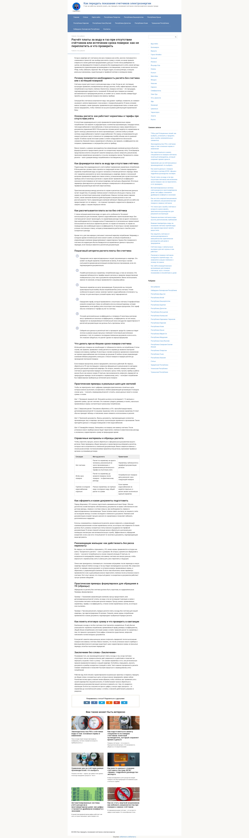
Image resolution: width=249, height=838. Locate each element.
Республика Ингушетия (159, 312)
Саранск (154, 87)
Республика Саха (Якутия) (101, 23)
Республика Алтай (157, 298)
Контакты (106, 29)
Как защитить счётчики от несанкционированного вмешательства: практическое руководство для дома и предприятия (162, 238)
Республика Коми (141, 23)
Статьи (85, 17)
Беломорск (155, 47)
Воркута (154, 51)
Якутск (153, 119)
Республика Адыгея (158, 294)
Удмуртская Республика (159, 365)
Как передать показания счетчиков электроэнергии (117, 3)
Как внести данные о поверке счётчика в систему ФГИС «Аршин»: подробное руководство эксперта (122, 771)
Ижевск (154, 62)
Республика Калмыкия (159, 316)
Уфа (152, 101)
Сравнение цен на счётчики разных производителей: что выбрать (87, 769)
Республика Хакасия (158, 358)
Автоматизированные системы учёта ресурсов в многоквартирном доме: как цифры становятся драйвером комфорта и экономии (87, 807)
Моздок (154, 80)
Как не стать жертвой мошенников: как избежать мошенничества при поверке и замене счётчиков (123, 805)
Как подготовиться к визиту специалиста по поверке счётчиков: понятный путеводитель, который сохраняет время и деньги (123, 735)
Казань (153, 69)
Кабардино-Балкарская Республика (86, 29)
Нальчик (154, 83)
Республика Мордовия (159, 337)
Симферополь (156, 91)
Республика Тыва (157, 354)
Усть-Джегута (156, 98)
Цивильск (154, 109)
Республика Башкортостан (133, 17)
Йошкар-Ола (155, 65)
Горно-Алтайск (156, 54)
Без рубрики (81, 50)
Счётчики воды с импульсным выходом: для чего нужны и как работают (162, 249)
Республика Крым (154, 17)
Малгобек (154, 76)
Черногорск (155, 112)
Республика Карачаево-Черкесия (163, 319)
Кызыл (153, 73)
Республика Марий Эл (159, 334)
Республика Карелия (81, 23)
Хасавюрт (154, 105)
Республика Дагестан (123, 23)
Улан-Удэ (154, 94)
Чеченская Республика (159, 368)
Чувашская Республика (160, 23)
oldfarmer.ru (123, 837)
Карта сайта (96, 17)
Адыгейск (154, 44)
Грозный (154, 58)
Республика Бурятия (158, 305)
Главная (76, 17)
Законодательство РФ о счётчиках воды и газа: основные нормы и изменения (87, 733)
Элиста (153, 116)
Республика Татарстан (112, 17)
